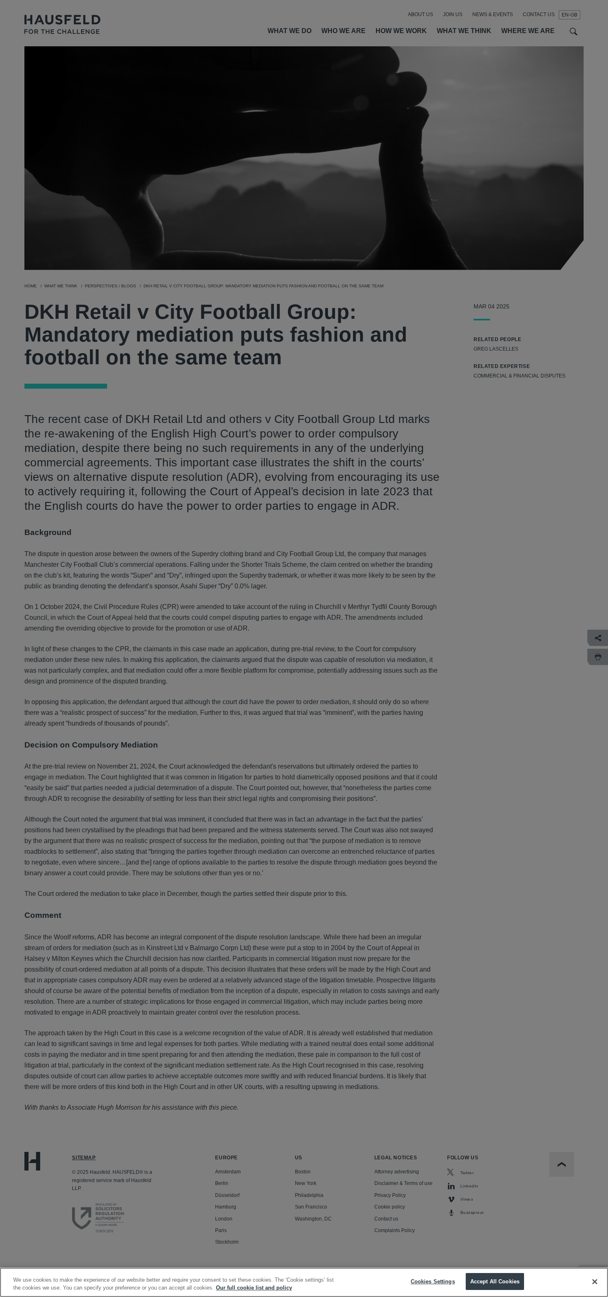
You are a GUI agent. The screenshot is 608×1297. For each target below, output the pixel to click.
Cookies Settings (433, 1281)
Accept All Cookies (494, 1281)
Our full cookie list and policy (254, 1288)
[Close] (595, 1282)
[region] (304, 1282)
